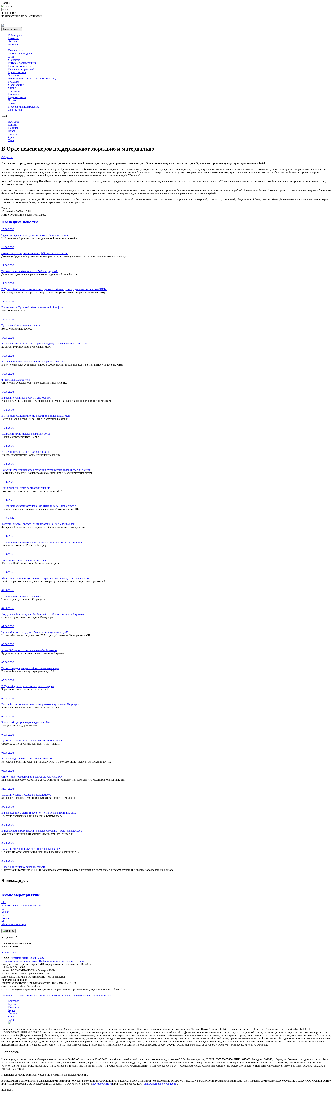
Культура (13, 81)
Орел (11, 137)
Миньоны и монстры (13, 923)
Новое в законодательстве (23, 106)
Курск (11, 130)
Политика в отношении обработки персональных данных (35, 995)
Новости (13, 38)
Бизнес (12, 100)
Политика (14, 94)
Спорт (12, 87)
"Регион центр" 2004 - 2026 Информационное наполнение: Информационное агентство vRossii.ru (42, 959)
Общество (14, 59)
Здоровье (13, 75)
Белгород (13, 121)
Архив (12, 103)
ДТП (11, 56)
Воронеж (13, 127)
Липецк (13, 134)
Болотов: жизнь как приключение (21, 904)
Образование (16, 84)
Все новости (15, 50)
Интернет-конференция (22, 62)
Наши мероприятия (19, 66)
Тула (11, 140)
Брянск (12, 124)
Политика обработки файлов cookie (92, 995)
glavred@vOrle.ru (102, 1083)
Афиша (12, 41)
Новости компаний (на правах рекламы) (32, 78)
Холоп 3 (6, 916)
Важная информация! (21, 69)
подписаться (8, 952)
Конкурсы (14, 44)
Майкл (5, 910)
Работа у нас (15, 35)
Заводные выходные (20, 53)
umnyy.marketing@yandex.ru (160, 1083)
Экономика (15, 109)
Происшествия (17, 72)
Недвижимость (17, 97)
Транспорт (14, 91)
